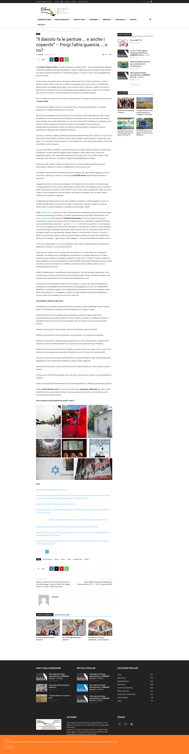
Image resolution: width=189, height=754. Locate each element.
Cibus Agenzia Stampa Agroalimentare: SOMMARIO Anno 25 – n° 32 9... (99, 698)
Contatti (73, 1)
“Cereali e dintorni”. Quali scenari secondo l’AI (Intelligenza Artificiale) (144, 112)
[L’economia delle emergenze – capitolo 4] (48, 627)
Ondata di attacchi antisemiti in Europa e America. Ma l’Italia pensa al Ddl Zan (77, 520)
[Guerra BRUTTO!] (122, 43)
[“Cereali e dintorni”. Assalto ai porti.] (41, 698)
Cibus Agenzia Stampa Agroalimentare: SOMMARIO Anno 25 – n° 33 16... (99, 687)
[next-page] (41, 644)
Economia (93, 19)
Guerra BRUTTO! (136, 40)
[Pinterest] (61, 59)
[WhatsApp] (66, 59)
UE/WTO (133, 19)
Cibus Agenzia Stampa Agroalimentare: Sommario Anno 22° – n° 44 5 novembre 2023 (94, 583)
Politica (41, 25)
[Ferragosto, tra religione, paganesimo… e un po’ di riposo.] (100, 627)
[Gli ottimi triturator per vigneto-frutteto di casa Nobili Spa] (144, 123)
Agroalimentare (61, 19)
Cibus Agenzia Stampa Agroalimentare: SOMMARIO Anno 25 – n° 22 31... (140, 75)
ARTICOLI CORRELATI (44, 615)
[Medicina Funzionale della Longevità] (125, 103)
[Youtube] (151, 1)
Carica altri (134, 84)
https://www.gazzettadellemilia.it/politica (51, 490)
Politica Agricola (41, 634)
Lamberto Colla (77, 559)
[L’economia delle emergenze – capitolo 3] (74, 627)
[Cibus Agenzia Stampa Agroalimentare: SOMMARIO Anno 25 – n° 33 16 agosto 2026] (82, 688)
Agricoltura (79, 19)
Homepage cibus (44, 19)
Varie (43, 31)
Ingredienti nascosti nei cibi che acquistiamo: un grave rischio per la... (125, 133)
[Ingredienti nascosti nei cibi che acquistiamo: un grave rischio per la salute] (125, 123)
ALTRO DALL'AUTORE (62, 615)
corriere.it (74, 224)
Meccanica (120, 19)
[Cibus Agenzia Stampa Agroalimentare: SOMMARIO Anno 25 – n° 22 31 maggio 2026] (122, 75)
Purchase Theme (82, 1)
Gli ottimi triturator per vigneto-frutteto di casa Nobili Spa (144, 133)
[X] (147, 1)
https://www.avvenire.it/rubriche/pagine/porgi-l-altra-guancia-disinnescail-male (67, 527)
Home (38, 31)
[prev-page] (37, 644)
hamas (63, 559)
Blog (61, 1)
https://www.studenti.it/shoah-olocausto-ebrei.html (56, 504)
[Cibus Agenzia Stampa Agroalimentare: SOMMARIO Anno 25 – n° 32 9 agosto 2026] (82, 699)
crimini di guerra (47, 559)
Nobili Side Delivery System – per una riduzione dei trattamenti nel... (140, 64)
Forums (67, 1)
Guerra (56, 559)
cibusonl (40, 54)
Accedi (57, 1)
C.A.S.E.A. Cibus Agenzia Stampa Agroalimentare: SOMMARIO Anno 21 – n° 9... (140, 53)
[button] (150, 20)
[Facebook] (144, 1)
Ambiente (107, 19)
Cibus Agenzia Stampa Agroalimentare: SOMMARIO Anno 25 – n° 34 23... (59, 676)
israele (69, 559)
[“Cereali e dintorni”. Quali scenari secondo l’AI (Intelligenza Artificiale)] (144, 103)
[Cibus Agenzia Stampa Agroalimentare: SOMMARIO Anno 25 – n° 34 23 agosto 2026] (41, 677)
